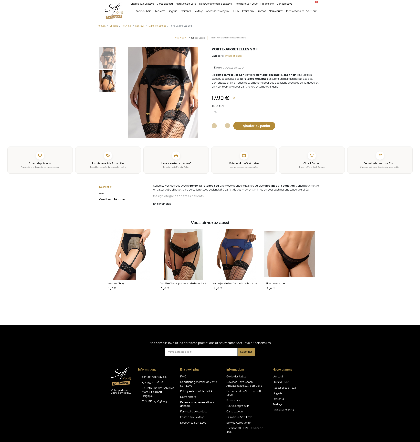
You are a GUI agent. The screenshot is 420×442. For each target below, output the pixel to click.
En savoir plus (162, 203)
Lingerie (277, 393)
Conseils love (284, 3)
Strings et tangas (233, 56)
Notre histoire (188, 396)
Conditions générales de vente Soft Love (198, 383)
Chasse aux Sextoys (142, 3)
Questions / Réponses (112, 199)
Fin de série (267, 3)
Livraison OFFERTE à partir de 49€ (244, 430)
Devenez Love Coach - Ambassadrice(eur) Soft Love (244, 383)
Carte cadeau (165, 3)
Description (106, 186)
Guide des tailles (236, 376)
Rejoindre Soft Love (246, 3)
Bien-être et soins (283, 410)
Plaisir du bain (281, 382)
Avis (101, 193)
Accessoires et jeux (284, 387)
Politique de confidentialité (196, 391)
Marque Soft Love (186, 3)
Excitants (278, 398)
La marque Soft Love (239, 417)
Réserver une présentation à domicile (197, 404)
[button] (302, 4)
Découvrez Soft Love (193, 422)
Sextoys (278, 404)
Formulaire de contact (193, 411)
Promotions (233, 400)
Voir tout (278, 376)
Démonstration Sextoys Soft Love (243, 393)
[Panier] (315, 3)
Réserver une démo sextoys (215, 3)
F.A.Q (183, 376)
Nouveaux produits (237, 406)
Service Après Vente (238, 422)
